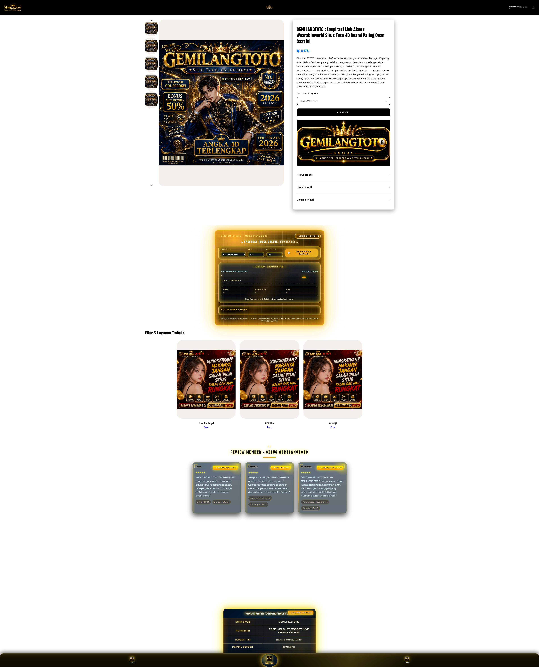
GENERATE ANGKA (299, 252)
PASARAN (226, 250)
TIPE (250, 250)
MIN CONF (271, 250)
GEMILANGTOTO (518, 6)
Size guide (313, 93)
